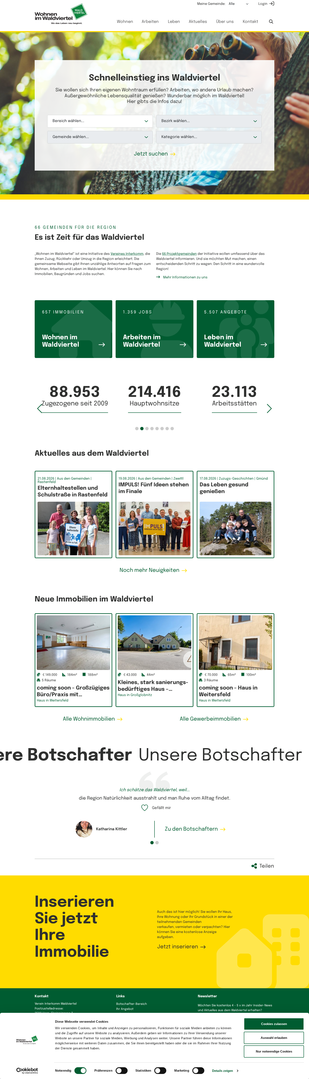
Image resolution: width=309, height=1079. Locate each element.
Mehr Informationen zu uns (185, 277)
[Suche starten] (271, 22)
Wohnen (125, 22)
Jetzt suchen (151, 154)
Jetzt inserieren (177, 947)
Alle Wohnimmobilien (89, 719)
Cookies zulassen (274, 1024)
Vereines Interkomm (127, 254)
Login (262, 4)
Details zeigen (222, 1070)
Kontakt (250, 22)
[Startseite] (61, 14)
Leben (174, 22)
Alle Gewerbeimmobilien (210, 719)
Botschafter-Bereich (131, 1004)
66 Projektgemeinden (179, 254)
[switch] (122, 1070)
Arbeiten (150, 22)
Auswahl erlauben (274, 1038)
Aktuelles (198, 22)
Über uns (225, 22)
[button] (137, 428)
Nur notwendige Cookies (274, 1051)
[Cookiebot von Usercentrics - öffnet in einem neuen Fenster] (27, 1071)
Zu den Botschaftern (191, 829)
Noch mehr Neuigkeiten (149, 570)
